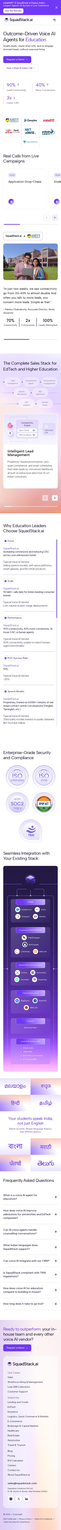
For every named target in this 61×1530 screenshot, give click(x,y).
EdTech (12, 1407)
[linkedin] (26, 1499)
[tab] (12, 175)
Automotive (14, 1440)
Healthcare (13, 1431)
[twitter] (18, 1499)
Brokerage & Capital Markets (23, 1426)
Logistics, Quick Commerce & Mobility (28, 1416)
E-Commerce (15, 1421)
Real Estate (14, 1435)
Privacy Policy (25, 1519)
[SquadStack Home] (18, 20)
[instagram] (11, 1499)
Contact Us (14, 1470)
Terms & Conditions (43, 1519)
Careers (12, 1465)
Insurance (13, 1412)
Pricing (11, 1456)
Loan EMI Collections (19, 1387)
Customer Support (18, 1391)
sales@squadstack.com (22, 1483)
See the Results (13, 10)
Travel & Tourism (17, 1445)
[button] (54, 19)
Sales (10, 1377)
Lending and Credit (18, 1402)
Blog (10, 1451)
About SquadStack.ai (19, 1475)
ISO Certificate (9, 1519)
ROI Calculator (15, 1460)
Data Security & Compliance (17, 1522)
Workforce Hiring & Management (25, 1382)
